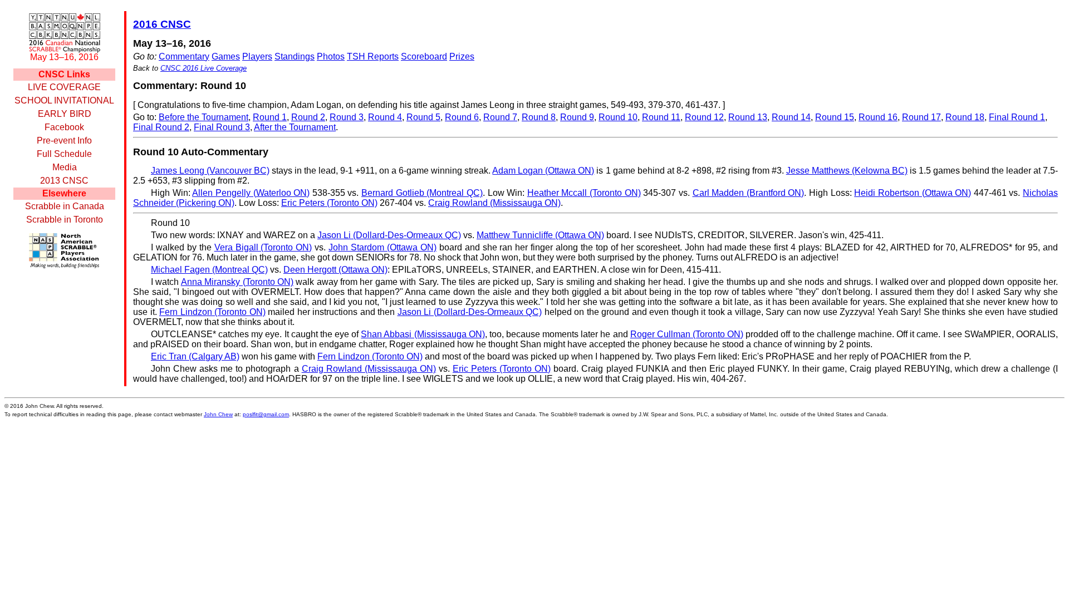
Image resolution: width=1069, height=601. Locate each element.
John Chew (218, 414)
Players (257, 56)
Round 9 (577, 117)
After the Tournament (295, 127)
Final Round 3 (222, 127)
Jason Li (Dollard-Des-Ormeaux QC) (389, 235)
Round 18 (964, 117)
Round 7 (500, 117)
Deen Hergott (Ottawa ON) (335, 269)
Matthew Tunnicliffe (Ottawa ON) (540, 235)
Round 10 (618, 117)
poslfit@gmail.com (266, 414)
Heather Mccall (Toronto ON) (584, 193)
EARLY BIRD (64, 114)
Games (226, 56)
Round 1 (270, 117)
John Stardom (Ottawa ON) (382, 247)
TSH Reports (373, 56)
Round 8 (539, 117)
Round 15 (834, 117)
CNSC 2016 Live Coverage (203, 68)
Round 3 (347, 117)
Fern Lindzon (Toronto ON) (212, 312)
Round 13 (747, 117)
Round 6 (462, 117)
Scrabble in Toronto (64, 219)
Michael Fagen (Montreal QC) (209, 269)
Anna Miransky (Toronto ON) (237, 282)
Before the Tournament (203, 117)
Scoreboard (424, 56)
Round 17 (921, 117)
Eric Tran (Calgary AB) (195, 356)
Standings (294, 56)
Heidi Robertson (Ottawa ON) (912, 193)
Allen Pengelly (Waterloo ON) (251, 193)
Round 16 (878, 117)
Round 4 (385, 117)
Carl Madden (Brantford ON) (749, 193)
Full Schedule (64, 154)
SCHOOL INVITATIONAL (64, 100)
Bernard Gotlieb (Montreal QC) (422, 193)
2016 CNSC (162, 24)
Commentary (184, 56)
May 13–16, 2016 (64, 57)
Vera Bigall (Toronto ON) (263, 247)
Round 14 (791, 117)
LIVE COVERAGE (64, 87)
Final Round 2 (161, 127)
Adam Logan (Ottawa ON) (543, 170)
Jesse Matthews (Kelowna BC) (847, 170)
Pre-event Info (64, 140)
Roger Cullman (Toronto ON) (686, 334)
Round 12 (704, 117)
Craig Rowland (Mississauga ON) (494, 203)
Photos (331, 56)
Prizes (461, 56)
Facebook (64, 127)
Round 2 (308, 117)
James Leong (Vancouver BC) (210, 170)
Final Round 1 (1017, 117)
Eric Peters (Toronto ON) (329, 203)
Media (64, 167)
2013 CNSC (64, 180)
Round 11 (661, 117)
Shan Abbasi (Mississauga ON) (422, 334)
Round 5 (423, 117)
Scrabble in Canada (64, 206)
